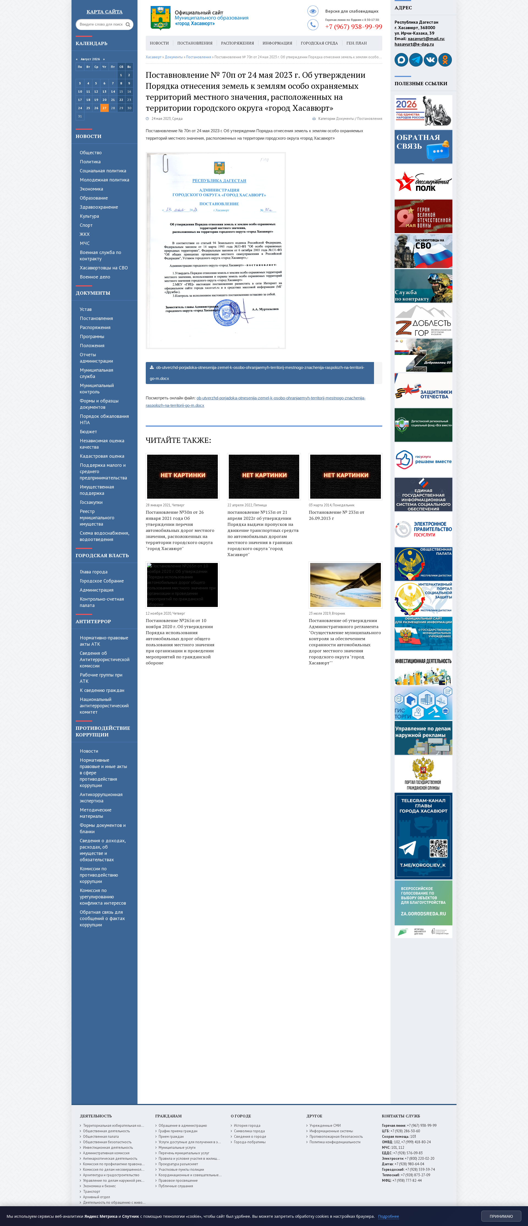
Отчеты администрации (96, 357)
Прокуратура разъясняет (178, 1164)
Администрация (97, 590)
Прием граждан (171, 1136)
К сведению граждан (102, 690)
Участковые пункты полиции (181, 1169)
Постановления (96, 318)
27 (104, 108)
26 (96, 108)
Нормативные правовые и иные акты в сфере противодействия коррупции (103, 772)
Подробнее (388, 1216)
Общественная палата (101, 1136)
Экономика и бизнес (99, 1186)
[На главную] (214, 18)
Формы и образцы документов (99, 403)
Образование (94, 198)
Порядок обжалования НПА (104, 419)
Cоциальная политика (103, 170)
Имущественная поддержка (97, 490)
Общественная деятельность (106, 1131)
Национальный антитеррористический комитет (104, 705)
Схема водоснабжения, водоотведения (104, 536)
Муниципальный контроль (97, 388)
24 (80, 108)
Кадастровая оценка (102, 456)
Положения (92, 345)
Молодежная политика (104, 179)
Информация (277, 43)
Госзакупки (91, 502)
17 (80, 100)
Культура (89, 216)
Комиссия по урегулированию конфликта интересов (103, 896)
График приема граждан (178, 1131)
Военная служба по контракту (100, 255)
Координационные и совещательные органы (195, 1175)
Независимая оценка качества (102, 443)
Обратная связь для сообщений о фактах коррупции (102, 918)
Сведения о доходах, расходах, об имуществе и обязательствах (102, 850)
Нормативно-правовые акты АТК (104, 640)
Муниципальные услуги (177, 1147)
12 (96, 91)
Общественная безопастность (107, 1142)
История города (247, 1125)
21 (113, 100)
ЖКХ (85, 234)
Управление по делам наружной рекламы (116, 1180)
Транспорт (91, 1191)
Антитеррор (93, 621)
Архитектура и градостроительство (111, 1175)
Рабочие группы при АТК (101, 678)
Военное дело (95, 277)
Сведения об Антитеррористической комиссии (105, 659)
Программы (92, 336)
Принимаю (501, 1216)
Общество (91, 152)
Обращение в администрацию (183, 1125)
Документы (93, 292)
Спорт (86, 225)
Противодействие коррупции (103, 731)
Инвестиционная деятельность (108, 1147)
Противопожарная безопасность (336, 1136)
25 (88, 108)
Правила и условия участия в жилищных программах (201, 1158)
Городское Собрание (102, 581)
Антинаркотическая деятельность (110, 1158)
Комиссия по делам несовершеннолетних (116, 1169)
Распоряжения (95, 327)
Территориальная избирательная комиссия (117, 1125)
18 (88, 100)
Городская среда (319, 43)
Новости (88, 136)
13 (104, 91)
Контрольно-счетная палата (102, 602)
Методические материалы (95, 813)
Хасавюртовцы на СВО (104, 267)
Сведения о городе (250, 1136)
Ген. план (356, 43)
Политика (90, 161)
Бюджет (88, 431)
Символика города (249, 1131)
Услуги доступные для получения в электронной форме (203, 1142)
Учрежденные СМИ (325, 1125)
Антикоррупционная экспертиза (101, 797)
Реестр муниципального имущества (97, 517)
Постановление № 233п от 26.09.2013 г (336, 515)
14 (113, 91)
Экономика (91, 189)
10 (80, 91)
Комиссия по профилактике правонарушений (119, 1164)
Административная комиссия (106, 1153)
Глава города (94, 571)
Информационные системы (331, 1131)
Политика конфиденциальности (335, 1142)
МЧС (85, 243)
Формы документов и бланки (103, 828)
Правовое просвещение (178, 1180)
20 (104, 100)
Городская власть (102, 555)
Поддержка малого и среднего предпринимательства (103, 471)
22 (121, 100)
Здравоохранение (99, 207)
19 (96, 100)
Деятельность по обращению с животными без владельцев (131, 1202)
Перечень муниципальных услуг (184, 1153)
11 (88, 91)
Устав (86, 309)
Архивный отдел (96, 1197)
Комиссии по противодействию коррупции (99, 874)
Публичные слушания (176, 1186)
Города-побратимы (250, 1142)
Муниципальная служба (96, 373)
